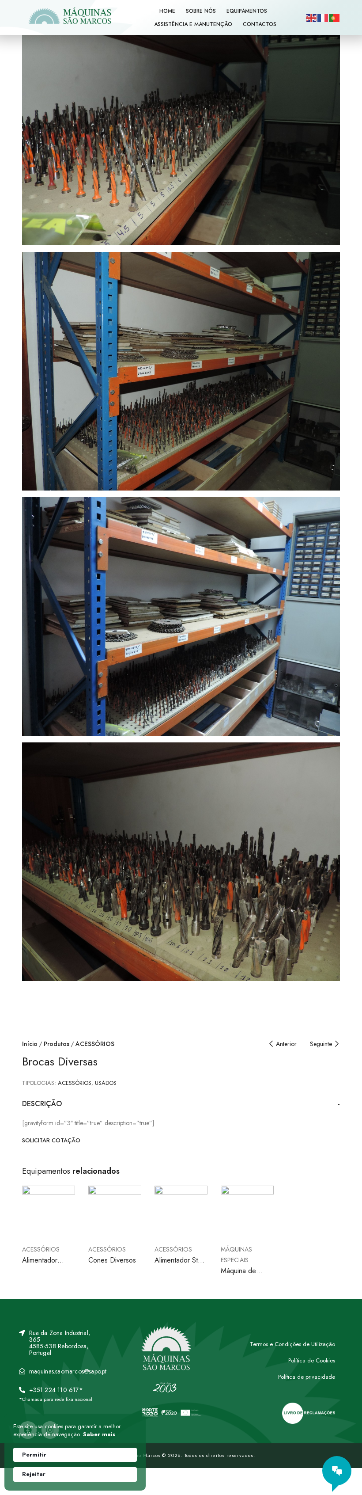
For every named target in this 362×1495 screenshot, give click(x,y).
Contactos (259, 24)
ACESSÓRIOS (94, 1043)
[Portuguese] (334, 17)
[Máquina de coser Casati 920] (247, 1212)
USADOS (106, 1083)
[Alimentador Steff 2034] (181, 1212)
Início (30, 1043)
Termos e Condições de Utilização (292, 1344)
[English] (311, 17)
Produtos (56, 1043)
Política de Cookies (311, 1360)
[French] (323, 17)
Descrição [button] (42, 1104)
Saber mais (99, 1434)
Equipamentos (246, 11)
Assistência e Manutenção (193, 24)
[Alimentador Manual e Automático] (48, 1212)
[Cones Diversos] (114, 1212)
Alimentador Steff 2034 (180, 1265)
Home (167, 11)
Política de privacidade (306, 1377)
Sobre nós (201, 11)
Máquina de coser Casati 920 (246, 1276)
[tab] (181, 1104)
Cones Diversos (112, 1260)
